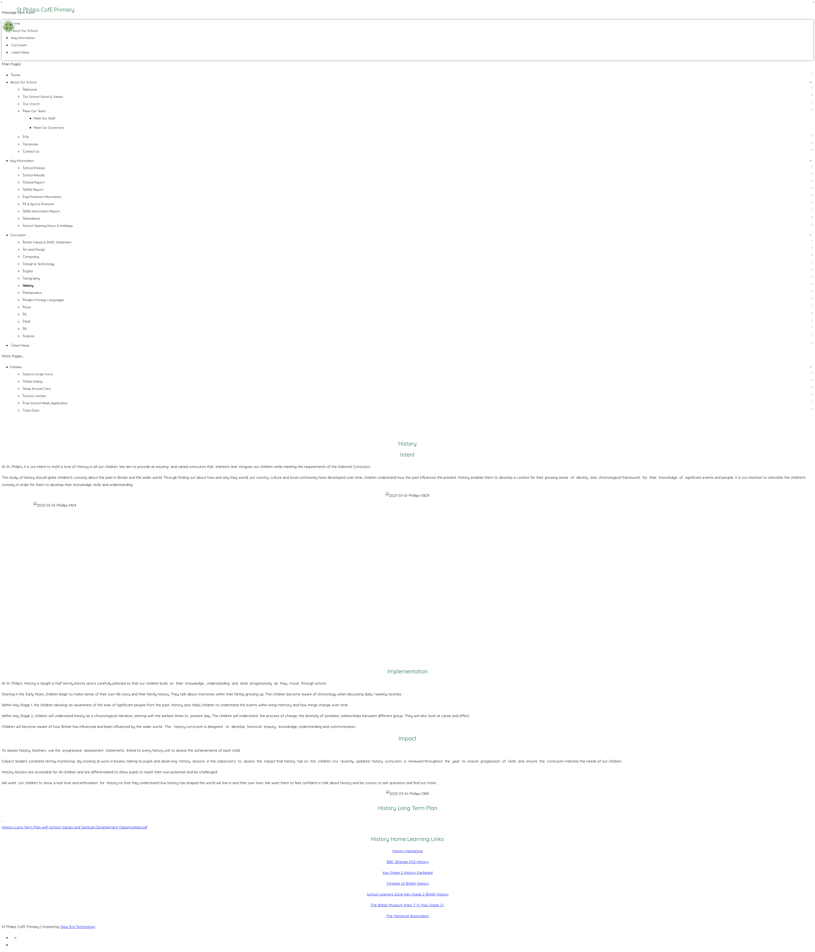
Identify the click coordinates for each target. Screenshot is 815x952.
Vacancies (30, 144)
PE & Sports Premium (38, 204)
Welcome (30, 89)
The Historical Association (407, 916)
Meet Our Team (34, 111)
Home (15, 23)
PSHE (27, 322)
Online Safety (32, 381)
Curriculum (19, 45)
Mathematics (32, 293)
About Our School (24, 31)
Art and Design (34, 249)
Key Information (23, 38)
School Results (34, 175)
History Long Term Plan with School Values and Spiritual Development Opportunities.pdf (74, 827)
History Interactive (407, 851)
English (28, 271)
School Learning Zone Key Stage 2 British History (407, 894)
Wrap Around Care (37, 389)
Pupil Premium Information (42, 197)
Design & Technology (38, 264)
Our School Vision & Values (43, 97)
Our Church (31, 104)
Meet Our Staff (44, 118)
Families (16, 367)
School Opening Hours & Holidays (48, 226)
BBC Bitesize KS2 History (408, 861)
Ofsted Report (34, 182)
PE (25, 314)
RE (25, 329)
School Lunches (34, 396)
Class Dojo (31, 410)
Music (27, 307)
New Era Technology (77, 926)
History (28, 286)
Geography (31, 278)
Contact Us (31, 151)
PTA (26, 137)
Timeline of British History (407, 883)
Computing (31, 257)
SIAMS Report (33, 190)
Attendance (31, 218)
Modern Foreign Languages (43, 300)
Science (28, 336)
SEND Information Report (41, 211)
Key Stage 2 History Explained (407, 872)
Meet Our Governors (49, 128)
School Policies (34, 168)
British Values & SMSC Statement (47, 242)
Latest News (20, 52)
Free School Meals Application (45, 403)
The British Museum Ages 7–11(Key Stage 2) (407, 905)
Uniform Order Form (38, 374)
